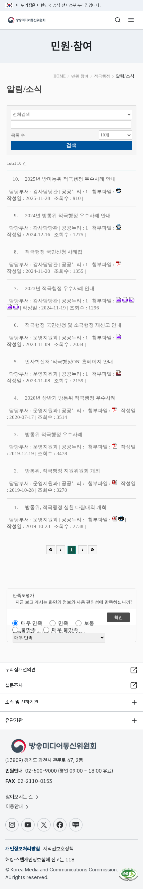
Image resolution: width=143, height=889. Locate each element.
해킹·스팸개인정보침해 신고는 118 (39, 860)
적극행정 (102, 76)
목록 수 (18, 135)
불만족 (28, 629)
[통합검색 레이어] (117, 20)
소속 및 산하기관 (21, 702)
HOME (60, 76)
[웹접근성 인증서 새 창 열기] (128, 872)
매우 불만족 (65, 629)
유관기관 (14, 720)
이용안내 (15, 806)
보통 (89, 623)
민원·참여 (79, 76)
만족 (63, 623)
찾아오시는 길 (20, 797)
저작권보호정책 (58, 849)
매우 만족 (31, 623)
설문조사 (14, 685)
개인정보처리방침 (22, 849)
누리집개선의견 (20, 670)
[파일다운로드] (118, 191)
